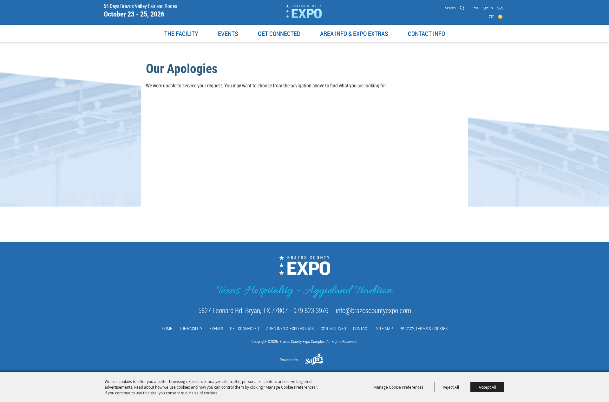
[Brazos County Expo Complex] (304, 11)
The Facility (181, 33)
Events (228, 33)
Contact (361, 328)
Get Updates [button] (499, 7)
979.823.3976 (310, 310)
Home (167, 328)
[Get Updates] (487, 8)
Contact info (426, 33)
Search (462, 7)
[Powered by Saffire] (314, 362)
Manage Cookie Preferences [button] (398, 387)
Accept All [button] (487, 387)
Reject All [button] (451, 387)
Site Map (384, 328)
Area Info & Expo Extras (354, 33)
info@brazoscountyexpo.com (373, 310)
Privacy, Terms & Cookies (424, 328)
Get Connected (279, 33)
